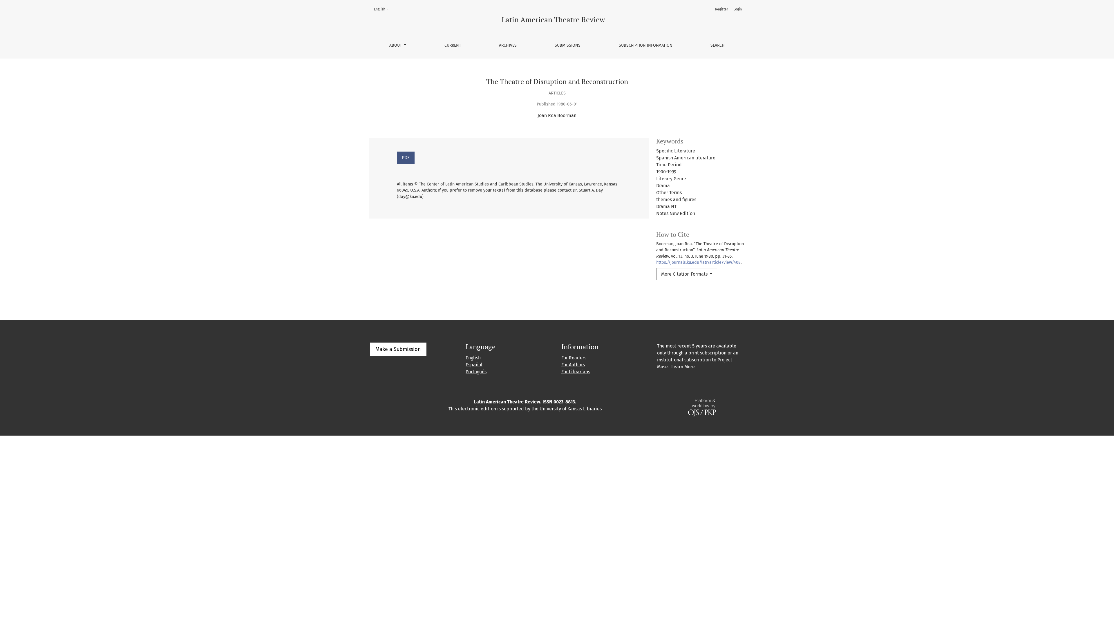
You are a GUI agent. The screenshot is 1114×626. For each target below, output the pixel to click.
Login (737, 9)
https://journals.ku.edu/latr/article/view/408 (698, 262)
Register (721, 9)
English (383, 9)
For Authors (573, 364)
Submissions (567, 45)
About (396, 45)
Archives (508, 45)
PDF (406, 157)
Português (476, 371)
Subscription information (645, 45)
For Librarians (575, 371)
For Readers (573, 358)
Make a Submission (398, 349)
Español (474, 364)
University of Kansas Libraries (571, 409)
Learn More (683, 367)
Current (452, 45)
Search (717, 45)
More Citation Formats (685, 274)
